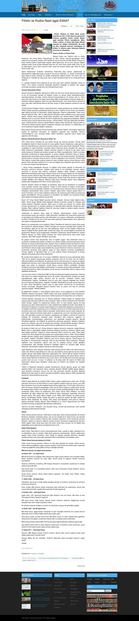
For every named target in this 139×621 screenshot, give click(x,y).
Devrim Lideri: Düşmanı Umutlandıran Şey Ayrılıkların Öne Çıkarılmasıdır (107, 25)
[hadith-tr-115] (94, 206)
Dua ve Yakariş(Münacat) (93, 15)
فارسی (89, 582)
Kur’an (72, 597)
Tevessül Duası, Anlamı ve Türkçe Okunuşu (41, 579)
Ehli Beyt (73, 585)
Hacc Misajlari (58, 592)
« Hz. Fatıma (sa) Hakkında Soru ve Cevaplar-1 (53, 558)
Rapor (40, 15)
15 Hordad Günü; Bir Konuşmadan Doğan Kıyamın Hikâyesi (107, 153)
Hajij (23, 15)
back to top (81, 566)
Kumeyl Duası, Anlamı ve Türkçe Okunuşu (41, 592)
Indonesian (106, 579)
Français (89, 579)
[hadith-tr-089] (109, 206)
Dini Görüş (73, 582)
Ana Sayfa (31, 15)
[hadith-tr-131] (99, 206)
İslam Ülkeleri (58, 585)
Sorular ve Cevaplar (37, 553)
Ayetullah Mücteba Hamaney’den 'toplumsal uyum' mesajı (106, 38)
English (97, 579)
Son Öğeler (92, 20)
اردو (104, 582)
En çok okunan (27, 575)
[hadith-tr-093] (89, 206)
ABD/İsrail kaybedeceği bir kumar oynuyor (106, 50)
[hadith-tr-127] (89, 212)
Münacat (56, 601)
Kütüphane (57, 607)
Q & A (80, 15)
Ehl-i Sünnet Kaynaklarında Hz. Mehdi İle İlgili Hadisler (41, 599)
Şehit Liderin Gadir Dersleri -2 (106, 160)
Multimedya (108, 15)
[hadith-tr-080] (104, 206)
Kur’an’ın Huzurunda (60, 597)
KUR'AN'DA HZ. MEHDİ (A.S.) (42, 585)
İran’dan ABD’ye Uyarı (105, 43)
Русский (114, 582)
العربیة (97, 582)
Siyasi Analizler (58, 582)
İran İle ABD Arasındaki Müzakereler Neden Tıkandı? (107, 173)
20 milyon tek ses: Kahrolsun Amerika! (99, 141)
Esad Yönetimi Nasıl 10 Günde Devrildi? (105, 180)
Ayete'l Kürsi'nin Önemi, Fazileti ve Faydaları (40, 605)
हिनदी (112, 579)
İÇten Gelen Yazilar (59, 604)
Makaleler (48, 15)
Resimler (73, 604)
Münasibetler (92, 119)
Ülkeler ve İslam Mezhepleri (65, 15)
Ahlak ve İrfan (74, 601)
